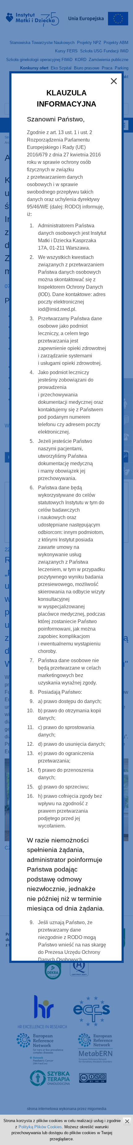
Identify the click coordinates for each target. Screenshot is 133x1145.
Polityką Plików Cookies (40, 1127)
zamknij (127, 1121)
